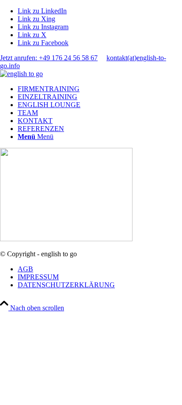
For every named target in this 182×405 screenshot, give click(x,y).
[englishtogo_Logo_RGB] (21, 73)
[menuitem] (100, 89)
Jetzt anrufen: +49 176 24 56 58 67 (49, 58)
